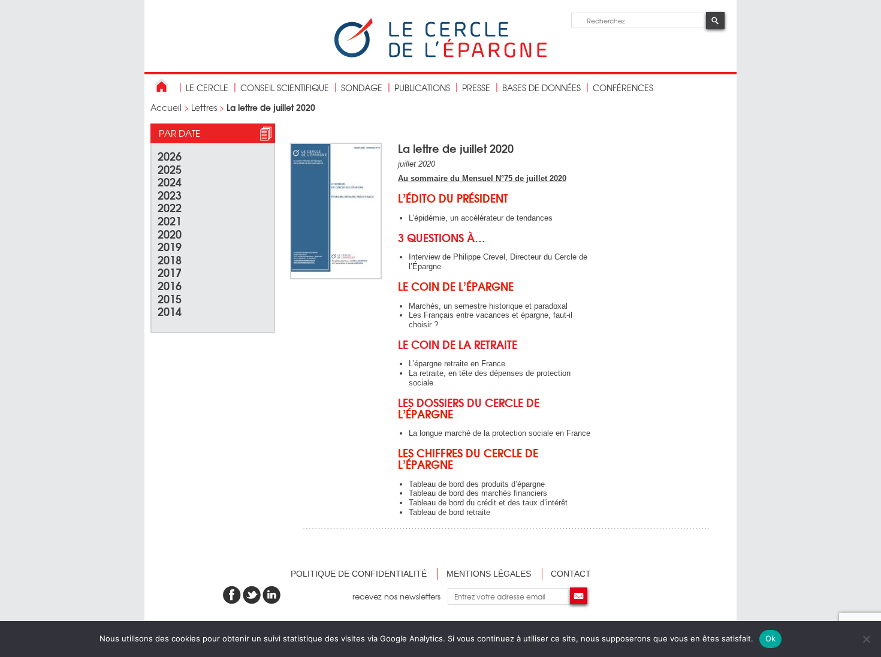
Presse (476, 88)
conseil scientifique (284, 88)
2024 (170, 181)
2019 (170, 246)
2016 (170, 285)
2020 (170, 233)
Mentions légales (488, 573)
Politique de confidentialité (359, 573)
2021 (170, 220)
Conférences (623, 88)
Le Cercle (207, 88)
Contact (571, 573)
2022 (170, 207)
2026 (170, 155)
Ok (770, 638)
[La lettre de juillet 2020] (336, 276)
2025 (170, 169)
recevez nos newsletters (400, 596)
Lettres (204, 107)
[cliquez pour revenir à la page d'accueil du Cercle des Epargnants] (440, 54)
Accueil (166, 107)
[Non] (866, 639)
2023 (170, 194)
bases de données (541, 88)
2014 (170, 311)
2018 (170, 259)
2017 (170, 272)
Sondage (361, 88)
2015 (170, 298)
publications (422, 88)
